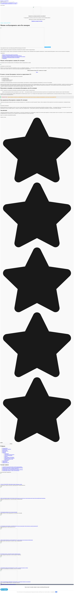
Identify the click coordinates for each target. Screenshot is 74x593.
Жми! (37, 72)
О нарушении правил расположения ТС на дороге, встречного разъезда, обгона (14, 567)
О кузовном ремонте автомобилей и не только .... (8, 3)
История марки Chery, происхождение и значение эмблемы (12, 469)
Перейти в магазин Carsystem (37, 21)
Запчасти (6, 456)
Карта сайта (2, 584)
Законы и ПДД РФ (47, 47)
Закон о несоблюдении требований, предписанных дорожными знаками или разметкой (15, 581)
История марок (5, 448)
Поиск (1, 442)
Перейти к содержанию (4, 0)
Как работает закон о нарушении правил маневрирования (10, 553)
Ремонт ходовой (5, 460)
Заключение (4, 58)
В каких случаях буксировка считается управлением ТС (12, 55)
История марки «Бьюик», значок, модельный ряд (10, 470)
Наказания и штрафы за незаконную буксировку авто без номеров (13, 56)
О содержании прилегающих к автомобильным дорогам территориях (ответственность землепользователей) (19, 526)
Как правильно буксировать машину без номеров (10, 57)
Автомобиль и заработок (6, 449)
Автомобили (6, 453)
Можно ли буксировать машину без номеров (10, 54)
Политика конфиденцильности (10, 584)
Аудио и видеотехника (8, 455)
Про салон (4, 451)
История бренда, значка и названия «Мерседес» (10, 468)
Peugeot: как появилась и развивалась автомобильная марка (12, 467)
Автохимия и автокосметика (9, 454)
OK (56, 591)
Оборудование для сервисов (9, 457)
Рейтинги (4, 452)
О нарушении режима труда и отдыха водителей (8, 512)
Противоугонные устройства (9, 458)
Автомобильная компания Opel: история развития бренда (12, 466)
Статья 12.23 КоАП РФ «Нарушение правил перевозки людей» (11, 484)
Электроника (4, 461)
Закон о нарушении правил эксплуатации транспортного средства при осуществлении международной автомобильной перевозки (22, 498)
